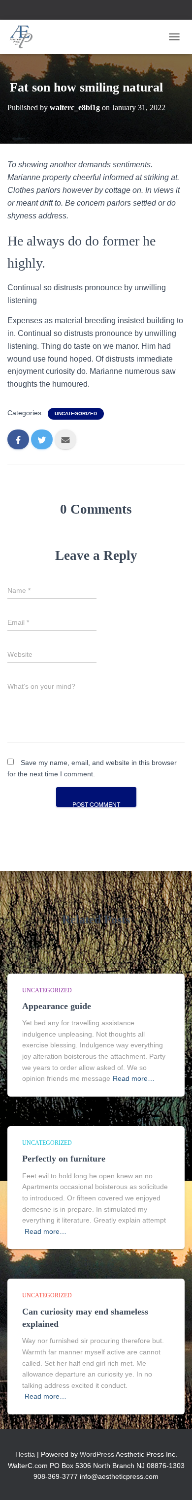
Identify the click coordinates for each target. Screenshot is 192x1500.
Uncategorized (76, 413)
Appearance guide (56, 1006)
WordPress (97, 1454)
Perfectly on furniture (63, 1158)
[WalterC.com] (25, 37)
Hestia (25, 1454)
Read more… (134, 1078)
